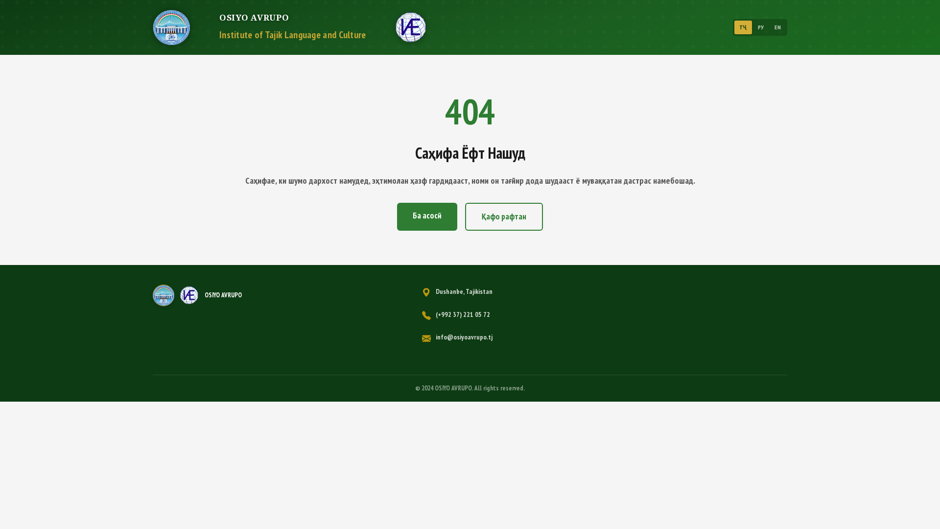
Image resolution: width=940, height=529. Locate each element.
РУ (761, 27)
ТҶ (743, 27)
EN (778, 27)
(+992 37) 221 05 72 (463, 314)
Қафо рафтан (504, 216)
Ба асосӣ (427, 215)
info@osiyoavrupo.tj (464, 337)
